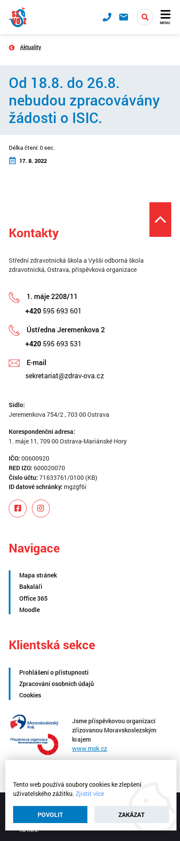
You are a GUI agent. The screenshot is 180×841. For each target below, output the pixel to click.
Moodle (29, 609)
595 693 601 (53, 310)
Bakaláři (30, 586)
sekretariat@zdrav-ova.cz (64, 375)
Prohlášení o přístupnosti (54, 672)
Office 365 (33, 598)
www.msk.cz (89, 748)
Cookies (30, 695)
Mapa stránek (38, 575)
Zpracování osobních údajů (56, 683)
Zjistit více (90, 793)
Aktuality (30, 46)
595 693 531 (53, 343)
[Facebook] (18, 508)
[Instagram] (41, 508)
